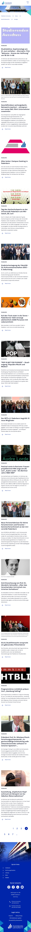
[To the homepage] (7, 3)
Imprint (11, 915)
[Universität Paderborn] (15, 926)
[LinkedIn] (17, 887)
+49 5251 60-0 (15, 903)
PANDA (7, 877)
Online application (10, 870)
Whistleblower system (15, 918)
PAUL (6, 875)
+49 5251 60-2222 (16, 907)
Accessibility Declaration (15, 920)
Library (7, 872)
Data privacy (19, 915)
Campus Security (15, 905)
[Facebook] (13, 887)
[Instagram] (8, 887)
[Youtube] (22, 887)
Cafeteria (7, 868)
